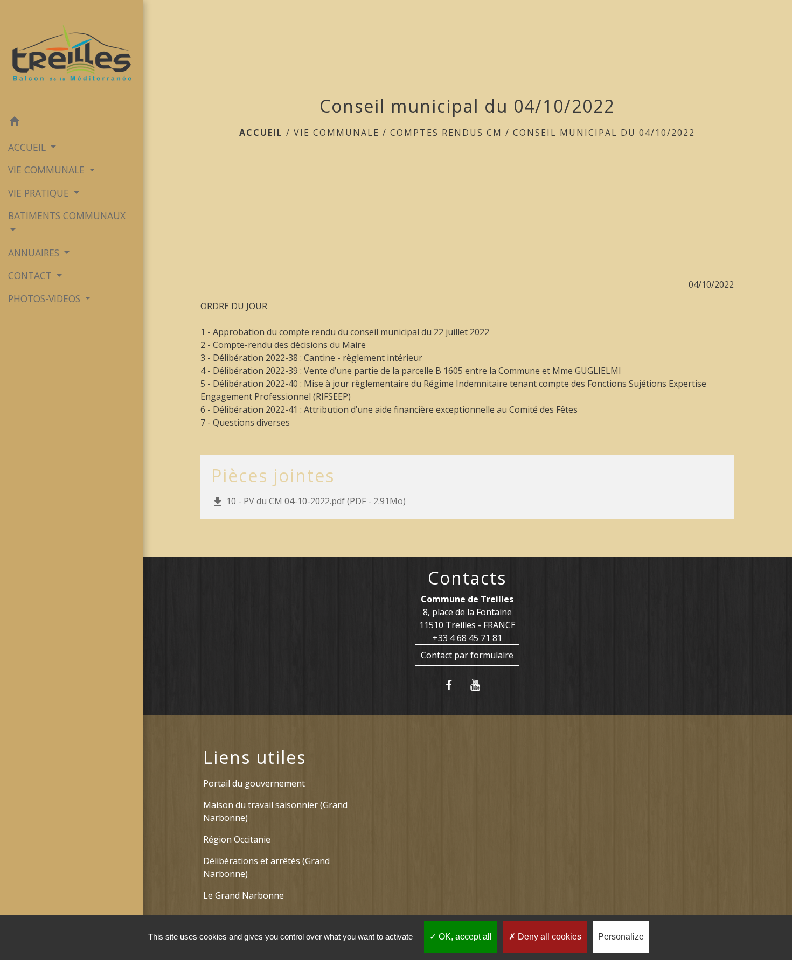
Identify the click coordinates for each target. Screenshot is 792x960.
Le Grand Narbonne (243, 895)
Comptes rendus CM (446, 132)
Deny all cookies (548, 936)
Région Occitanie (236, 839)
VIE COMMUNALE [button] (47, 169)
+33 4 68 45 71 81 (467, 638)
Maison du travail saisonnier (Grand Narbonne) (275, 811)
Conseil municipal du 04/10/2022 (604, 132)
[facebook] (454, 685)
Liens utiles (254, 757)
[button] (71, 122)
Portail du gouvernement (254, 783)
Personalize (621, 936)
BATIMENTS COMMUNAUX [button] (67, 215)
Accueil (261, 132)
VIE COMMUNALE (336, 132)
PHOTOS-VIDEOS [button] (45, 298)
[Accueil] (71, 55)
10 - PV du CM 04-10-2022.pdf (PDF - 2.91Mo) (308, 502)
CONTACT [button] (31, 275)
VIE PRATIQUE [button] (40, 192)
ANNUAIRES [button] (35, 252)
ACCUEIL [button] (28, 147)
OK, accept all (464, 936)
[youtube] (480, 685)
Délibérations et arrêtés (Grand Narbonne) (266, 867)
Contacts (467, 578)
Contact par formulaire (467, 655)
